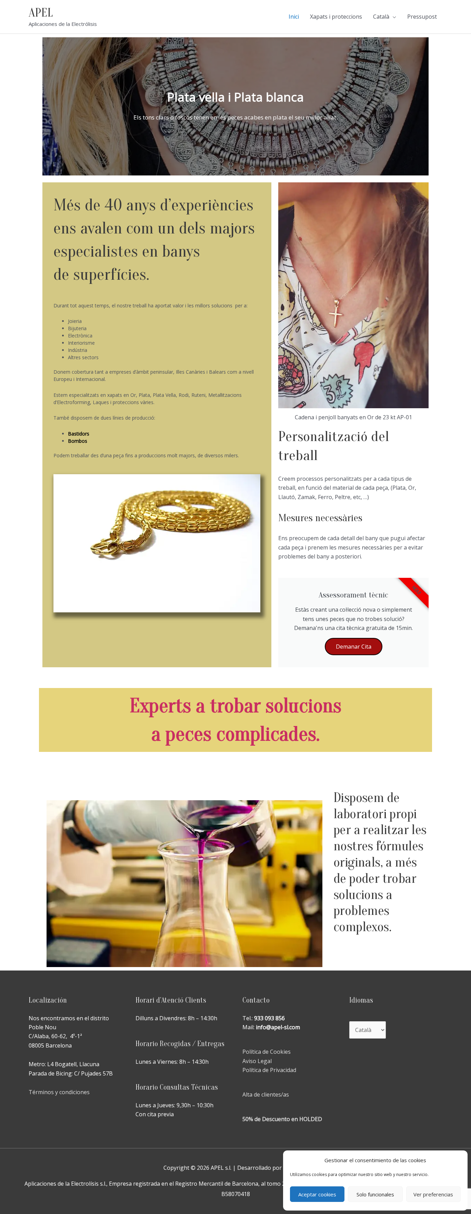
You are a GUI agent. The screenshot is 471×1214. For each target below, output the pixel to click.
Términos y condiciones (59, 1092)
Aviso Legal (257, 1061)
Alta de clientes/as (265, 1094)
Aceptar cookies (317, 1194)
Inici (294, 16)
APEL (41, 13)
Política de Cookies (266, 1051)
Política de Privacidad (269, 1070)
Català (381, 16)
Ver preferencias (433, 1194)
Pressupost (422, 16)
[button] (229, 170)
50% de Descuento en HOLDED (282, 1119)
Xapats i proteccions (336, 16)
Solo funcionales (375, 1194)
